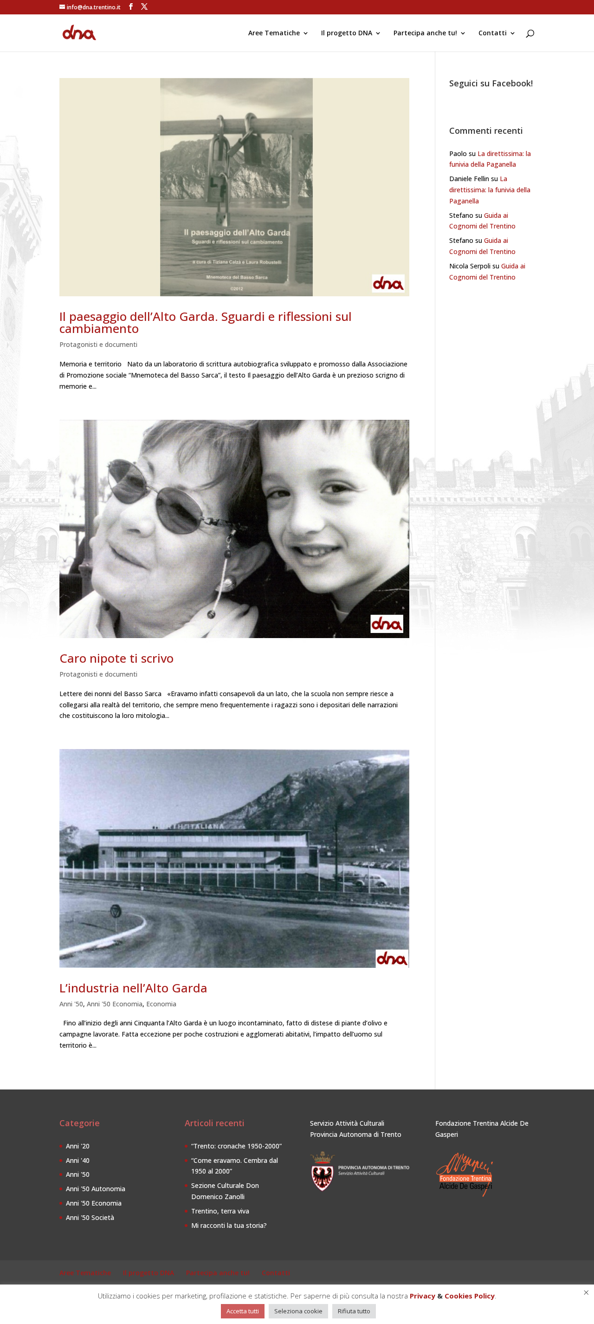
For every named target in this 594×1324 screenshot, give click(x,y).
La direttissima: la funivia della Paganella (489, 189)
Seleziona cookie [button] (298, 1311)
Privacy (422, 1295)
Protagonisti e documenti (98, 344)
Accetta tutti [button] (242, 1311)
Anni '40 (78, 1160)
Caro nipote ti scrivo (116, 658)
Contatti (492, 33)
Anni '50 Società (90, 1217)
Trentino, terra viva (220, 1211)
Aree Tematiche (274, 33)
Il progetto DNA (346, 33)
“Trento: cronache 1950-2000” (236, 1145)
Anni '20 (78, 1145)
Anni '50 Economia (114, 1003)
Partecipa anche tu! (425, 33)
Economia (161, 1003)
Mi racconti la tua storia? (229, 1225)
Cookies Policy (470, 1295)
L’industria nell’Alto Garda (133, 987)
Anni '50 (71, 1003)
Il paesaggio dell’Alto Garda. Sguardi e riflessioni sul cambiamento (205, 322)
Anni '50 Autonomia (95, 1188)
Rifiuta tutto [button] (354, 1311)
